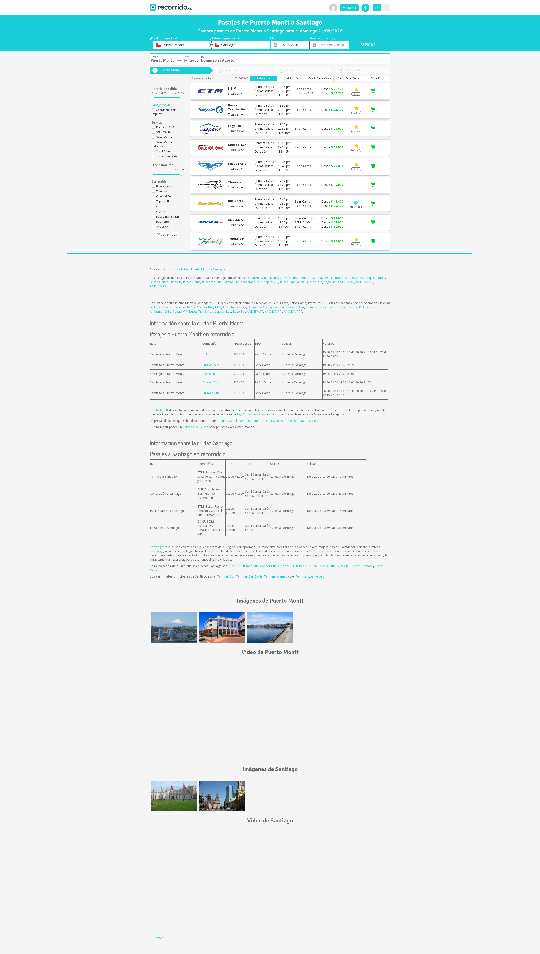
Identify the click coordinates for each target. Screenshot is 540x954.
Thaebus (175, 282)
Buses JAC (312, 421)
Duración (376, 78)
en (385, 8)
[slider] (152, 97)
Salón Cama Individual (162, 144)
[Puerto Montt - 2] (222, 627)
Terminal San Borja (249, 576)
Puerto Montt (159, 410)
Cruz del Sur (288, 278)
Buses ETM (295, 421)
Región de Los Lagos (251, 414)
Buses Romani (362, 566)
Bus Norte (271, 278)
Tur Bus (225, 421)
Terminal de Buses (195, 427)
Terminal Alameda (276, 576)
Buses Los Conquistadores (366, 278)
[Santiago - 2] (222, 796)
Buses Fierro (191, 282)
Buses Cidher (159, 282)
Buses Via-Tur (211, 282)
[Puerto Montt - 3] (270, 627)
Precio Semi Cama (348, 78)
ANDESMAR (346, 282)
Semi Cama (163, 151)
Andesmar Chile (251, 282)
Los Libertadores (335, 278)
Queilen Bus (314, 282)
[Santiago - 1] (174, 796)
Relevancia (263, 78)
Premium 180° (165, 127)
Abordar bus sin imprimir (164, 112)
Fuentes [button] (157, 938)
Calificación (292, 78)
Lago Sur (330, 282)
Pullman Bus (210, 393)
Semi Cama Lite (166, 156)
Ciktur (331, 566)
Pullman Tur (231, 282)
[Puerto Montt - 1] (174, 627)
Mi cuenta (349, 8)
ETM (319, 278)
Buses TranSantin (292, 282)
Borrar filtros (168, 234)
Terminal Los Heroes (309, 576)
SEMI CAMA (163, 132)
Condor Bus (306, 278)
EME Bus (319, 566)
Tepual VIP (271, 282)
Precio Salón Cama (320, 78)
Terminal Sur (225, 576)
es (377, 8)
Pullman (256, 278)
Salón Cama (164, 137)
